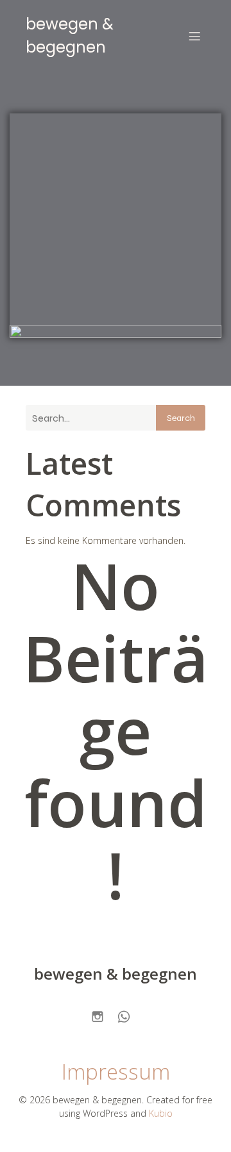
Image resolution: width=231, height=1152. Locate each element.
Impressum (116, 1071)
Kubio (161, 1113)
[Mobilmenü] (194, 36)
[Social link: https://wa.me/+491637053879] (129, 1014)
